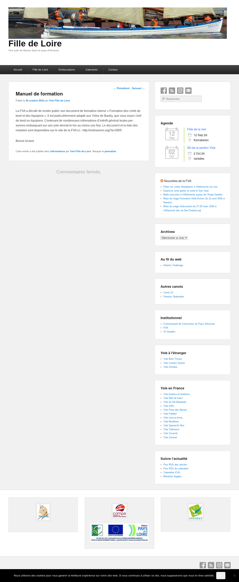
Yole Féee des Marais (175, 409)
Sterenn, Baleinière (173, 296)
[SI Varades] (195, 512)
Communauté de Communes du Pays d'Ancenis (189, 323)
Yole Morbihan (171, 421)
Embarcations (67, 69)
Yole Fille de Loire (59, 100)
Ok (220, 575)
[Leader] (119, 540)
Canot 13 (168, 292)
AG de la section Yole (201, 147)
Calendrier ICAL (171, 472)
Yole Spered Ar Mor (173, 425)
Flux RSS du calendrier (175, 468)
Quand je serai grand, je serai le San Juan (186, 190)
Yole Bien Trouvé (172, 358)
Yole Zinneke (170, 366)
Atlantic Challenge (173, 265)
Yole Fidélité (170, 413)
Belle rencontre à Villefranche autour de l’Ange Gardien (193, 194)
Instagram (180, 90)
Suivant (138, 88)
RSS (172, 90)
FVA (165, 327)
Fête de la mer (196, 129)
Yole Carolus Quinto (174, 363)
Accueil (18, 69)
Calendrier (92, 69)
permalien (110, 151)
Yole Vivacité (170, 433)
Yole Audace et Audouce (176, 394)
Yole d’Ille (168, 405)
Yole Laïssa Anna (172, 417)
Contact (113, 69)
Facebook (164, 90)
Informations (57, 151)
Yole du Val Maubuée (174, 402)
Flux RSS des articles (175, 464)
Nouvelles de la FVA (177, 181)
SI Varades (169, 331)
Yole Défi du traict (173, 398)
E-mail (188, 90)
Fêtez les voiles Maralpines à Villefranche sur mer (190, 186)
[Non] (234, 575)
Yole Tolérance (171, 429)
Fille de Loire (35, 43)
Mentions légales (172, 476)
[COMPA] (119, 510)
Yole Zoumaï (170, 437)
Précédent (121, 88)
